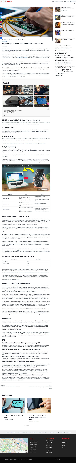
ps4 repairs (66, 70)
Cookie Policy (64, 440)
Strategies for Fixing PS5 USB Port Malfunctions (9, 386)
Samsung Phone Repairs (66, 432)
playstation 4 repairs (63, 63)
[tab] (25, 425)
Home (2, 3)
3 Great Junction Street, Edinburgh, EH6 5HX (23, 459)
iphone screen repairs (60, 53)
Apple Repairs (33, 452)
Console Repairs (33, 444)
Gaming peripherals (59, 50)
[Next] (49, 411)
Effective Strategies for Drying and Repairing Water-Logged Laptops (40, 387)
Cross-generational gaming (66, 45)
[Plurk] (1, 35)
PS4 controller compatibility (70, 66)
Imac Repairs (7, 432)
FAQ (4, 115)
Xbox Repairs (51, 432)
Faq (62, 447)
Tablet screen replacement (67, 71)
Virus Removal (62, 3)
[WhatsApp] (1, 20)
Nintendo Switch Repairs (31, 432)
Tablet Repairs (55, 3)
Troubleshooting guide (58, 75)
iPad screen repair (58, 52)
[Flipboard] (1, 33)
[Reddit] (1, 27)
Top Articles (59, 73)
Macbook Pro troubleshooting (62, 55)
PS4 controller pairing (60, 67)
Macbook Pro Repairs (21, 432)
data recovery (64, 47)
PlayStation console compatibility (60, 64)
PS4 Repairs (39, 432)
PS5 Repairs (45, 432)
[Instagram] (75, 1)
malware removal (58, 57)
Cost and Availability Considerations (10, 112)
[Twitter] (1, 18)
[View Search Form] (75, 4)
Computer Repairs (15, 3)
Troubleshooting (65, 73)
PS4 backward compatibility (59, 66)
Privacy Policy (64, 442)
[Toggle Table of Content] (48, 109)
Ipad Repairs (13, 432)
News (65, 1)
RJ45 (18, 250)
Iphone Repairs (57, 432)
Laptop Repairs (38, 3)
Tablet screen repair (58, 71)
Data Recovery (31, 3)
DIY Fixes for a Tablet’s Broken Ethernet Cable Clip (13, 110)
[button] (18, 444)
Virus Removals (49, 442)
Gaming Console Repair (62, 49)
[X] (73, 1)
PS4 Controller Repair (68, 67)
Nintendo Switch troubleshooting (61, 58)
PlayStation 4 (70, 60)
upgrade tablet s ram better (22, 57)
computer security (58, 45)
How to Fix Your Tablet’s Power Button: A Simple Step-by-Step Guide (37, 417)
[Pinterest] (1, 22)
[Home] (2, 39)
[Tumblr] (1, 24)
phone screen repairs (61, 60)
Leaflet (17, 451)
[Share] (1, 38)
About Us (63, 445)
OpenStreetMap (21, 451)
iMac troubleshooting (67, 50)
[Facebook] (71, 1)
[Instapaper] (1, 31)
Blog (68, 1)
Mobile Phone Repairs (34, 441)
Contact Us (64, 444)
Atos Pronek (5, 46)
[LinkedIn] (1, 29)
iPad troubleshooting (64, 52)
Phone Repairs (49, 449)
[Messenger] (1, 15)
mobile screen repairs (67, 57)
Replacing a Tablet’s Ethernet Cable (10, 111)
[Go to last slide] (3, 411)
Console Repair (49, 445)
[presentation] (13, 405)
